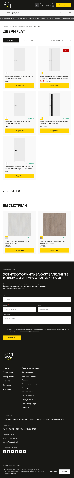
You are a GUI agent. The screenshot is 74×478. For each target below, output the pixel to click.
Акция (25, 40)
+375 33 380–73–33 (47, 6)
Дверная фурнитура (29, 404)
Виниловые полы (27, 392)
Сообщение (6, 314)
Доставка (7, 385)
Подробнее (53, 472)
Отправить (12, 338)
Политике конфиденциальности (29, 331)
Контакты (7, 389)
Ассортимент (9, 376)
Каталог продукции (12, 13)
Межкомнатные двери (29, 376)
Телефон (6, 305)
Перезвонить (63, 5)
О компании (8, 372)
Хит (32, 40)
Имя (4, 295)
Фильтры (12, 40)
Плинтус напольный (29, 400)
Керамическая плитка (29, 384)
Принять (65, 472)
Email (39, 305)
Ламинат (25, 380)
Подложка (25, 408)
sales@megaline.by (11, 442)
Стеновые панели (28, 396)
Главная (6, 368)
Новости (6, 381)
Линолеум (25, 388)
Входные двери (27, 372)
